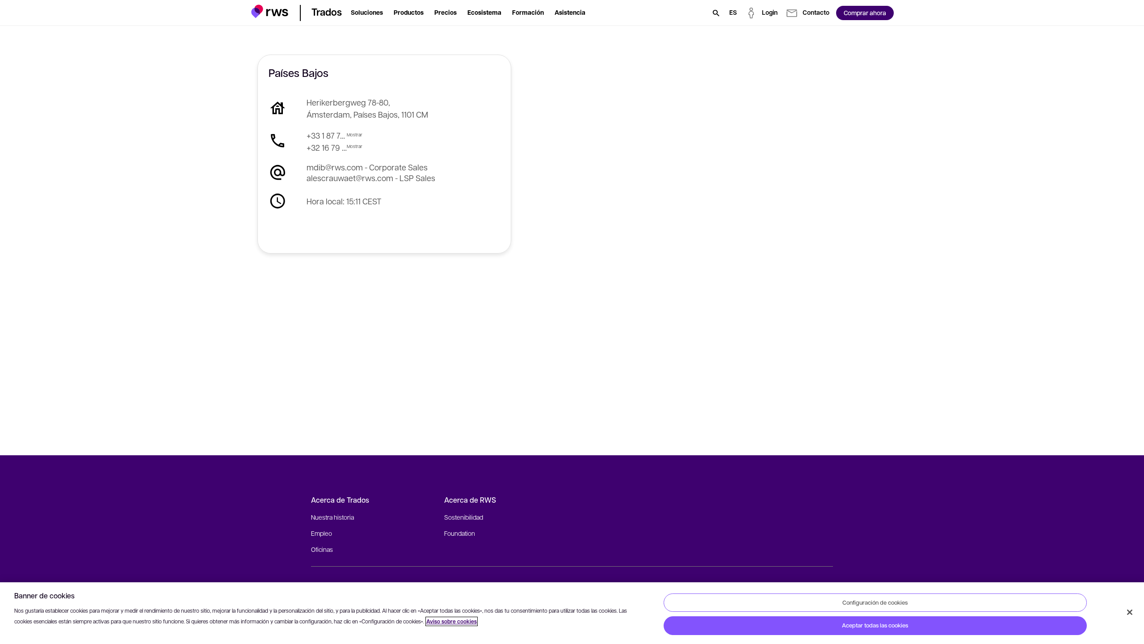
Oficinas (322, 549)
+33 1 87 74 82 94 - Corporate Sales (327, 135)
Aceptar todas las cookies (875, 625)
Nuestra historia (332, 517)
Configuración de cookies (875, 602)
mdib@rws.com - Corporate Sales (367, 167)
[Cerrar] (1130, 612)
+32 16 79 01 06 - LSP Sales (327, 147)
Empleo (321, 533)
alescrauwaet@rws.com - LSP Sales (371, 178)
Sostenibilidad (463, 517)
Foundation (459, 533)
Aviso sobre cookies (451, 621)
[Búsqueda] (716, 13)
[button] (269, 11)
